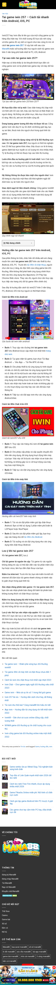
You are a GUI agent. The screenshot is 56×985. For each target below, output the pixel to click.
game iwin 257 (17, 45)
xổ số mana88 (35, 947)
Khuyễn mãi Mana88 (10, 891)
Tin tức (5, 14)
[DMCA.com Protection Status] (10, 895)
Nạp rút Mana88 (8, 887)
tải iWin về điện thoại (36, 265)
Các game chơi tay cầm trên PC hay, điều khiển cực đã (31, 810)
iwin (50, 747)
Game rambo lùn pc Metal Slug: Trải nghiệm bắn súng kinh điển (31, 768)
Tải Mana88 (7, 883)
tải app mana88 (39, 952)
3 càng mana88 (43, 956)
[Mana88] (28, 4)
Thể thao (6, 911)
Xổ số (4, 924)
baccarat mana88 (19, 947)
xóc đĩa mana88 (24, 952)
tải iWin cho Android (33, 537)
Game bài (6, 919)
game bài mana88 (10, 956)
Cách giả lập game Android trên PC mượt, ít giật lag (31, 802)
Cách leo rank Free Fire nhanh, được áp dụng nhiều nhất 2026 (30, 785)
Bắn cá (5, 928)
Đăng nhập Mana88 (10, 879)
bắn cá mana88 (9, 961)
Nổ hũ (4, 932)
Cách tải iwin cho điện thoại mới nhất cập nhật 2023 (28, 680)
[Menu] (4, 4)
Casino (5, 915)
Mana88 (5, 49)
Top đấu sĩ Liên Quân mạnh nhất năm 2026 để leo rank (30, 776)
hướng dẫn (44, 747)
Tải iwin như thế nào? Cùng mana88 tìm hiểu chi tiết (28, 705)
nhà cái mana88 (27, 956)
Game (37, 747)
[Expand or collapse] (31, 243)
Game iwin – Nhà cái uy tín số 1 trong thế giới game (28, 692)
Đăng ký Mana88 (9, 875)
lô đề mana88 (9, 952)
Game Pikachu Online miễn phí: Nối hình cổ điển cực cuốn (31, 793)
